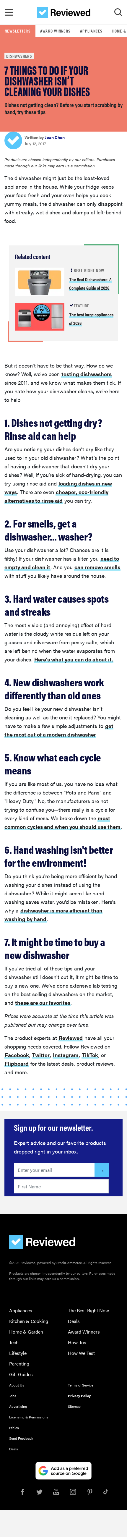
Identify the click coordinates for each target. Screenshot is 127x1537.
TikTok (90, 1055)
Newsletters (18, 31)
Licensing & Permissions (28, 1417)
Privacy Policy (79, 1395)
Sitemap (74, 1406)
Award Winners (55, 31)
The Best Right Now (88, 1310)
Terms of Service (80, 1385)
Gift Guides (21, 1374)
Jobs (12, 1395)
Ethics (14, 1427)
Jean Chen (55, 137)
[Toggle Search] (118, 12)
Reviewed (71, 1037)
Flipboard (17, 1063)
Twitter (41, 1055)
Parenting (19, 1363)
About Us (16, 1385)
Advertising (18, 1406)
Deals (74, 1321)
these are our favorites (42, 1002)
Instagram (66, 1055)
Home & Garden (26, 1331)
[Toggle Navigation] (9, 12)
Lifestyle (18, 1353)
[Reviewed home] (63, 12)
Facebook (17, 1055)
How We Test (81, 1353)
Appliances (91, 31)
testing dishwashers (86, 374)
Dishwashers (19, 56)
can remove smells (97, 567)
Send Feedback (21, 1438)
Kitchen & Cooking (28, 1321)
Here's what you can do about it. (73, 659)
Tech (14, 1342)
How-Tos (77, 1342)
